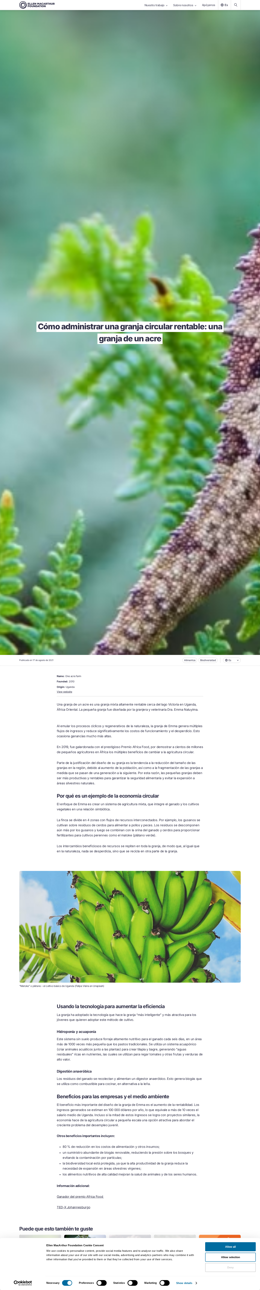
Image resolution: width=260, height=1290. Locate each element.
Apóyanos (208, 5)
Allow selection (230, 1257)
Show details (184, 1283)
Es (226, 5)
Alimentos (189, 660)
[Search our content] (236, 5)
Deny (230, 1267)
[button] (232, 660)
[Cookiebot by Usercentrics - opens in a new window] (22, 1283)
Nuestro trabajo (154, 5)
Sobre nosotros (183, 5)
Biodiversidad (208, 660)
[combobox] (232, 660)
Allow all (230, 1246)
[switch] (102, 1283)
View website (64, 691)
